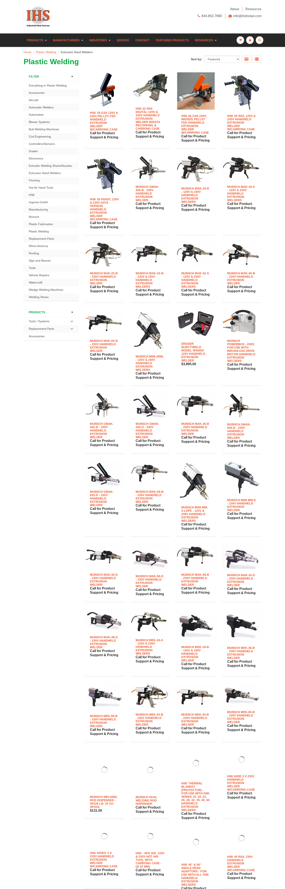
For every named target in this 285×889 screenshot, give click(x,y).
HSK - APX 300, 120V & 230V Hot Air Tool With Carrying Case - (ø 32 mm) (150, 859)
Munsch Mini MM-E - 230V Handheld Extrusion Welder (241, 505)
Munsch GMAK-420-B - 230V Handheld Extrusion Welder (101, 430)
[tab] (51, 321)
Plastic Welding (46, 52)
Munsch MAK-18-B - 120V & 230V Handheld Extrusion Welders (195, 195)
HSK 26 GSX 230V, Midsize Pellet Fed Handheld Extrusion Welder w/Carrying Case (195, 124)
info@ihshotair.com (247, 16)
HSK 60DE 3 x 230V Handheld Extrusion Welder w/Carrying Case (241, 787)
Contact (142, 40)
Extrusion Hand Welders (45, 173)
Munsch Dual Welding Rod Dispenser (146, 800)
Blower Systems (39, 122)
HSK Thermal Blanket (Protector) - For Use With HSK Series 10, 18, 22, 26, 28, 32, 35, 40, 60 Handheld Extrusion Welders (195, 797)
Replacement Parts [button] (41, 329)
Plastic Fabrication (41, 224)
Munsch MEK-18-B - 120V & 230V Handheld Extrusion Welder (195, 653)
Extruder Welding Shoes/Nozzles (50, 165)
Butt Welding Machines (44, 129)
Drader (33, 151)
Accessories (37, 92)
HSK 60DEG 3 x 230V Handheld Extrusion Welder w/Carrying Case (103, 866)
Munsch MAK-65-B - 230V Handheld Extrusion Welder (104, 345)
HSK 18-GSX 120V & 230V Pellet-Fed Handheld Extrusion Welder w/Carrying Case (104, 121)
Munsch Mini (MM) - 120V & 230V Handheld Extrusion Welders (149, 363)
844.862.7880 (212, 16)
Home (28, 52)
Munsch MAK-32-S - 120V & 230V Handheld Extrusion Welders (195, 280)
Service (123, 40)
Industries (98, 40)
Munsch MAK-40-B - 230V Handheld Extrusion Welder (241, 278)
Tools (32, 268)
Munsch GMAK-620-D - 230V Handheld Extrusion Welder (101, 498)
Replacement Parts (41, 238)
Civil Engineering (40, 136)
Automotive (36, 114)
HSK (32, 195)
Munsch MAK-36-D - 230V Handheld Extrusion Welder (104, 579)
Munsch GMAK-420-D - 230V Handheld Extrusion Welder (147, 430)
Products (35, 40)
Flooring (34, 180)
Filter (34, 76)
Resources (253, 9)
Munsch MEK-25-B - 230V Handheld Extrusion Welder (149, 719)
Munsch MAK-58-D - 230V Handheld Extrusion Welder (149, 581)
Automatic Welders (41, 107)
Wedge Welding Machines (46, 289)
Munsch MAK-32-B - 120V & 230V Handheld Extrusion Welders (149, 280)
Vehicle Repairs (39, 275)
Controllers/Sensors (42, 143)
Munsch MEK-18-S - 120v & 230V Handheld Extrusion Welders (149, 646)
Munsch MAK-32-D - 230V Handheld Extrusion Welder (241, 580)
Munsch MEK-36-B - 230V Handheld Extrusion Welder (241, 653)
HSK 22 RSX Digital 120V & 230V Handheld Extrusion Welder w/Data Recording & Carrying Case (148, 118)
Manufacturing (38, 209)
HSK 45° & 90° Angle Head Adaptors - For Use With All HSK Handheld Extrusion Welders (195, 874)
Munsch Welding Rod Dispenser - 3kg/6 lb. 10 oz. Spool (103, 802)
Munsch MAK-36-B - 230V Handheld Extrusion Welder (195, 428)
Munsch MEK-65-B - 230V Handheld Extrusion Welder (241, 717)
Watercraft (35, 282)
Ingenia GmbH (38, 202)
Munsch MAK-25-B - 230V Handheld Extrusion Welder (104, 278)
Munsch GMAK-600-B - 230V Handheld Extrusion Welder (239, 431)
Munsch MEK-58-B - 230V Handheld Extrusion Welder (103, 721)
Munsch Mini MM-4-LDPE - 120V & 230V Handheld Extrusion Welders (194, 514)
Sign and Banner (40, 260)
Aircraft (33, 100)
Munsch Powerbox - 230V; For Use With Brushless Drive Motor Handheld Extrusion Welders (241, 350)
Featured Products (172, 40)
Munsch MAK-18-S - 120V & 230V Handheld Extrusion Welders (241, 193)
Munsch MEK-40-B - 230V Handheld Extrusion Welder (195, 719)
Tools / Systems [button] (39, 322)
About (234, 9)
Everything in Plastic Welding (48, 85)
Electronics (36, 158)
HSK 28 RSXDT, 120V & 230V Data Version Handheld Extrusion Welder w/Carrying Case (104, 209)
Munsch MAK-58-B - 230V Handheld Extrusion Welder (149, 496)
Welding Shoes (39, 297)
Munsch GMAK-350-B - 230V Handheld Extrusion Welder (147, 193)
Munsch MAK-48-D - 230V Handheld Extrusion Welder (104, 642)
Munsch (34, 216)
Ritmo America (38, 246)
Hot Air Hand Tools (41, 187)
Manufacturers (66, 40)
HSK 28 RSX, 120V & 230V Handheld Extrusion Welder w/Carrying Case (241, 122)
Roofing (34, 253)
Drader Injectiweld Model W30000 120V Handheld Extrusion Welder (193, 352)
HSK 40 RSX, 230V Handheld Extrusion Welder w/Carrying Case (241, 863)
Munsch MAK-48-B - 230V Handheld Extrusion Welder (195, 579)
